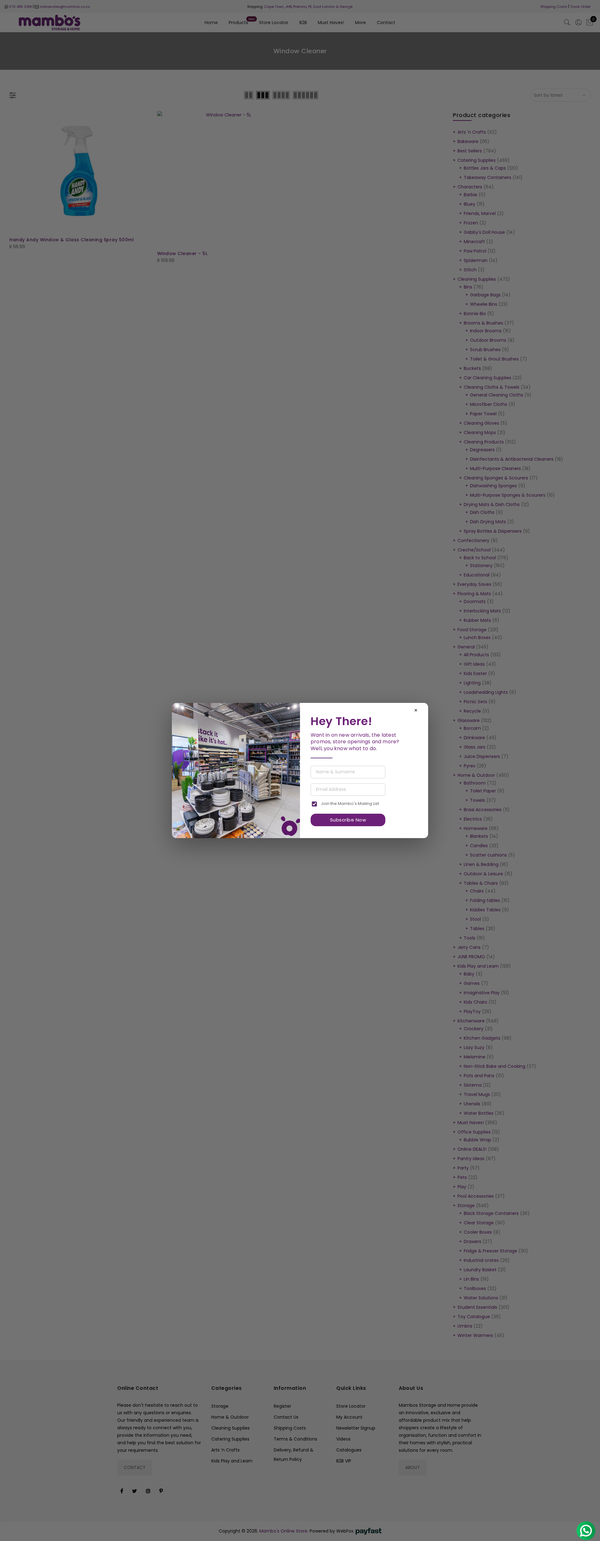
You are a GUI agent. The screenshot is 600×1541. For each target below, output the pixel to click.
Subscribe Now (348, 820)
